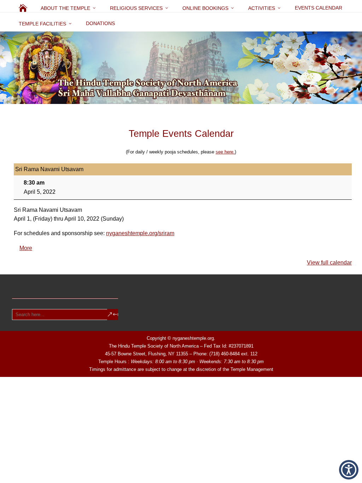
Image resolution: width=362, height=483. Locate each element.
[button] (348, 469)
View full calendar (329, 263)
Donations (100, 23)
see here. (225, 152)
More (25, 248)
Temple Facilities (42, 24)
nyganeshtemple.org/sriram (140, 233)
